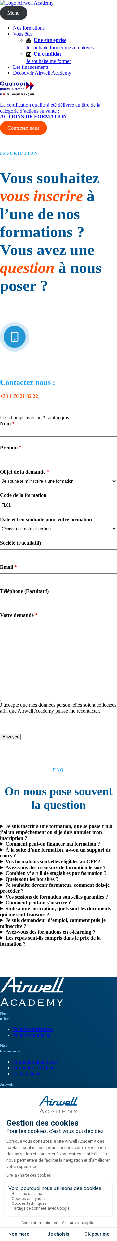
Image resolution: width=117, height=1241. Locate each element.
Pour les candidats (31, 1035)
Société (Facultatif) (20, 543)
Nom (7, 423)
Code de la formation (23, 495)
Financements (27, 1073)
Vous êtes (22, 34)
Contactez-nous (23, 127)
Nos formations (29, 28)
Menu (13, 13)
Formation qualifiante (35, 1062)
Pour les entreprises (33, 1029)
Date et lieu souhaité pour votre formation (46, 519)
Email (8, 567)
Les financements (31, 67)
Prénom (10, 447)
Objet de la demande (24, 472)
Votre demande (19, 615)
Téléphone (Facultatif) (24, 591)
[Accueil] (27, 3)
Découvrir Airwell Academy (42, 73)
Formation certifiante (34, 1067)
